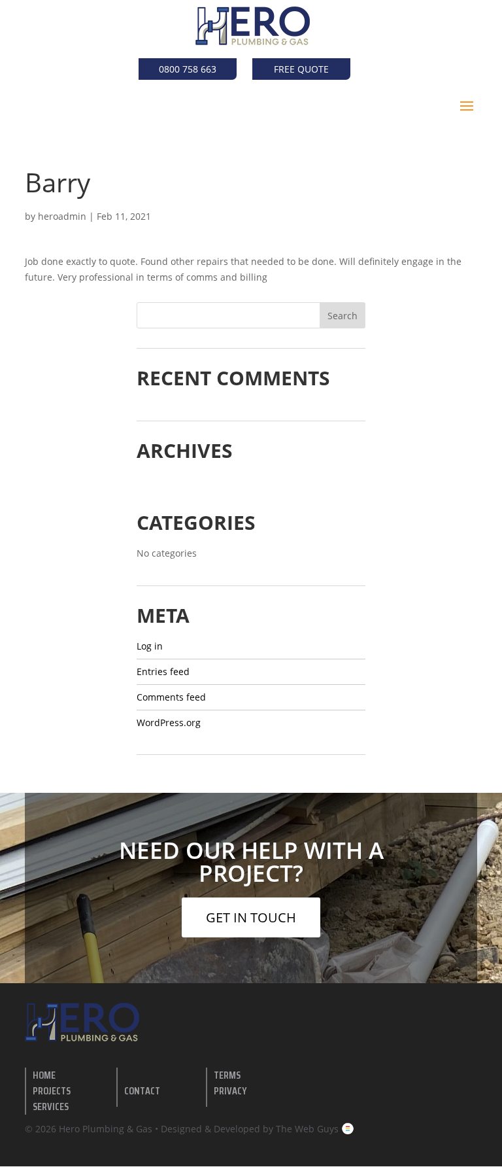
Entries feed (163, 671)
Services (51, 1106)
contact (142, 1091)
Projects (52, 1091)
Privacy (230, 1091)
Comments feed (171, 697)
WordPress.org (169, 722)
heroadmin (62, 216)
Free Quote (301, 69)
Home (44, 1075)
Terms (227, 1075)
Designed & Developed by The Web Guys (251, 1129)
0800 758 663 (187, 69)
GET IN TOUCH (251, 917)
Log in (150, 646)
